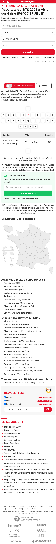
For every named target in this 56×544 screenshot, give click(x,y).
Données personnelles (42, 509)
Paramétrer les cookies (11, 511)
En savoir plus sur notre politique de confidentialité (21, 199)
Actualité (10, 397)
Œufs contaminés (12, 433)
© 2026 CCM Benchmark (28, 514)
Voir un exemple (45, 397)
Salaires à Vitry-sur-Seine (15, 334)
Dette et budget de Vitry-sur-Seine (19, 341)
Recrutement (28, 509)
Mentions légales (36, 511)
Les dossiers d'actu (14, 404)
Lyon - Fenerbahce (12, 443)
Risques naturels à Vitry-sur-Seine (19, 357)
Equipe (22, 506)
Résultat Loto (10, 456)
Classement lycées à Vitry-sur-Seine (20, 306)
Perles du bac (10, 296)
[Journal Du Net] (14, 530)
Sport (8, 401)
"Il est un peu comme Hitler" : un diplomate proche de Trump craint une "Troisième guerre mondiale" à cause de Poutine (28, 472)
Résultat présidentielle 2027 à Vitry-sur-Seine (24, 382)
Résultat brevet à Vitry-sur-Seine (18, 303)
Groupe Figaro (48, 511)
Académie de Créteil (34, 6)
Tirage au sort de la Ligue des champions (22, 453)
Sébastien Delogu (12, 440)
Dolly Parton (9, 446)
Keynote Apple (10, 436)
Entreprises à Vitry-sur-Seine (17, 364)
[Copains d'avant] (14, 535)
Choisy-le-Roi (48, 57)
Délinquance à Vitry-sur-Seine (17, 351)
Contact (50, 506)
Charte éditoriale (32, 506)
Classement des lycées (14, 290)
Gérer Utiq (24, 511)
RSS (20, 509)
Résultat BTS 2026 (14, 6)
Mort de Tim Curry (12, 427)
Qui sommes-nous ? (10, 506)
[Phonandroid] (41, 541)
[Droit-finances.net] (41, 530)
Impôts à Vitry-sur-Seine (15, 338)
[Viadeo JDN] (41, 535)
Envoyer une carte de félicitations (18, 313)
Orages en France (12, 430)
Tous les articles (11, 509)
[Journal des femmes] (14, 525)
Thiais (37, 57)
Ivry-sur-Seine (26, 57)
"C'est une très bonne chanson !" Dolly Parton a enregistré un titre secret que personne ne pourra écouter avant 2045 (26, 462)
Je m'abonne (26, 194)
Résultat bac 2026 (12, 283)
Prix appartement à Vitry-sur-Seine (19, 367)
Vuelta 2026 (9, 450)
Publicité (42, 506)
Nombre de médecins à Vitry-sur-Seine (21, 361)
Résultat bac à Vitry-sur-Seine (17, 299)
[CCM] (41, 525)
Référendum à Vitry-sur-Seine (17, 374)
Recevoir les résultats (23, 86)
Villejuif (15, 57)
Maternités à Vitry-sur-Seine (16, 324)
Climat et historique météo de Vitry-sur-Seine (24, 344)
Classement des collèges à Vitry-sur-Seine (22, 331)
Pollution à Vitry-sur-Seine (15, 354)
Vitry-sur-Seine (10, 321)
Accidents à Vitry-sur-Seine (16, 347)
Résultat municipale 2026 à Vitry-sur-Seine (23, 371)
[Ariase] (14, 541)
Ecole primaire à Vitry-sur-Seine (18, 293)
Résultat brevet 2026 (13, 286)
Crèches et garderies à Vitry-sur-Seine (21, 328)
